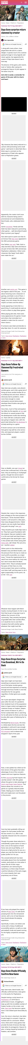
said (19, 526)
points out (13, 289)
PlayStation (16, 336)
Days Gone (9, 336)
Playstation (20, 23)
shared (20, 468)
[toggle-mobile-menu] (26, 2)
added (12, 545)
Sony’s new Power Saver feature (11, 784)
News (7, 23)
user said (12, 244)
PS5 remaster (5, 731)
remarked (9, 227)
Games (8, 358)
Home (3, 23)
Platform (13, 23)
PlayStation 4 (5, 1000)
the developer (20, 422)
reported (9, 778)
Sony (4, 338)
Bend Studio (15, 723)
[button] (26, 44)
